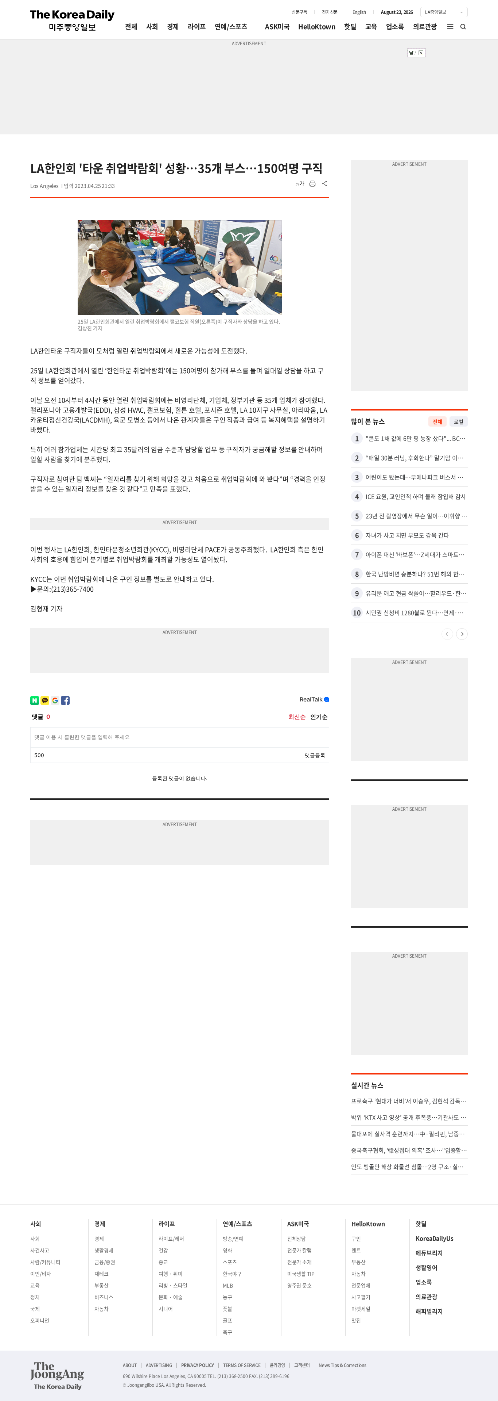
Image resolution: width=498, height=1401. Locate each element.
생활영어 (426, 1267)
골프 (227, 1320)
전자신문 (329, 12)
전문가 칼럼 (299, 1250)
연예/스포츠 (231, 26)
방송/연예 (233, 1238)
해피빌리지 (429, 1311)
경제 (173, 26)
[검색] (463, 26)
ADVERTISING (159, 1365)
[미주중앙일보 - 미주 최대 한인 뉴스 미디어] (72, 20)
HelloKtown (316, 26)
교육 (371, 26)
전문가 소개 (299, 1262)
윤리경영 (277, 1365)
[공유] (324, 183)
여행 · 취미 (171, 1273)
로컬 (458, 421)
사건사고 (39, 1250)
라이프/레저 (171, 1238)
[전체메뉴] (450, 26)
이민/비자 (40, 1273)
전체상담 (296, 1238)
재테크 (101, 1273)
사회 (152, 26)
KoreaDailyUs (435, 1238)
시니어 (166, 1308)
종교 (163, 1262)
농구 (227, 1297)
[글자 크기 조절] (300, 183)
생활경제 (103, 1250)
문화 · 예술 (171, 1297)
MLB (228, 1285)
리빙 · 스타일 (173, 1285)
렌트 (356, 1250)
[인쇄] (312, 183)
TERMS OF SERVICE (242, 1365)
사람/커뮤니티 (45, 1262)
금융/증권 (104, 1262)
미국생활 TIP (301, 1273)
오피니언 (39, 1320)
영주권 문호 (299, 1285)
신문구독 (299, 12)
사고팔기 (360, 1297)
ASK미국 (277, 26)
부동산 (101, 1285)
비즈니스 (103, 1297)
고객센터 (302, 1365)
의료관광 (425, 26)
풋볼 (227, 1308)
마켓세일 (360, 1308)
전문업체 (360, 1285)
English (359, 12)
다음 (462, 634)
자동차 (101, 1308)
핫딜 (350, 26)
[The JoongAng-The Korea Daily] (57, 1376)
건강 (163, 1250)
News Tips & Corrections (342, 1365)
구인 (356, 1238)
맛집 (356, 1320)
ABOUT (130, 1365)
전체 (131, 26)
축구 (227, 1332)
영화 (227, 1250)
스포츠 (230, 1262)
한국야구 (232, 1273)
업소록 (395, 26)
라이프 (197, 26)
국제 (35, 1308)
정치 (35, 1297)
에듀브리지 (429, 1252)
